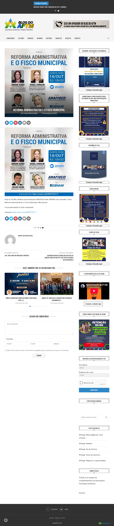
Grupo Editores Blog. (31, 113)
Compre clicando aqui (94, 90)
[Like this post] (36, 228)
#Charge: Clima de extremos (89, 455)
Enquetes (58, 38)
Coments (9, 339)
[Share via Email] (43, 228)
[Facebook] (55, 11)
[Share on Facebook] (7, 123)
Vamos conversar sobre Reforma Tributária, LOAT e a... (21, 299)
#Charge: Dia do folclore (88, 449)
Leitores (21, 38)
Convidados (10, 38)
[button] (50, 3)
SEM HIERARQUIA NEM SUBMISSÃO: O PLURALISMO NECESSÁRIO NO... (52, 7)
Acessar (82, 493)
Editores (49, 38)
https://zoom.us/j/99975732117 (24, 212)
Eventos (68, 38)
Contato (77, 38)
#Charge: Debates (85, 444)
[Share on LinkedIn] (20, 123)
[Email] (58, 11)
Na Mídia (40, 38)
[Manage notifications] (6, 520)
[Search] (108, 38)
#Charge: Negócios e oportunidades (92, 461)
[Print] (29, 123)
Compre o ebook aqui (93, 304)
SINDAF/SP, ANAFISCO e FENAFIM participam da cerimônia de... (57, 299)
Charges (30, 38)
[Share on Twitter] (11, 123)
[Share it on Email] (24, 123)
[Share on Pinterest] (16, 123)
